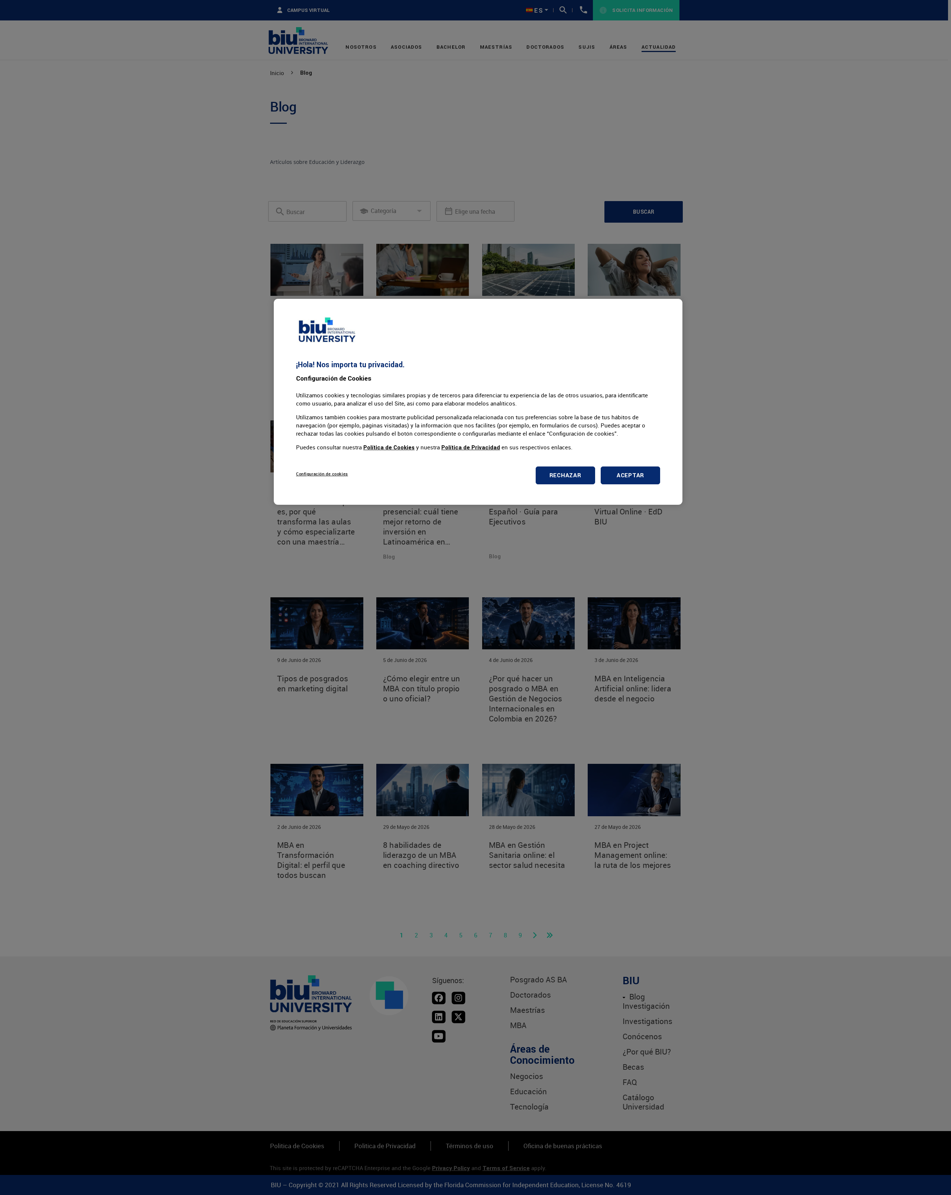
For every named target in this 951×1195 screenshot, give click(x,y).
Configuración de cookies (322, 474)
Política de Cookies (389, 447)
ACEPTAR (630, 475)
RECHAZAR (565, 475)
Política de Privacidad (470, 447)
